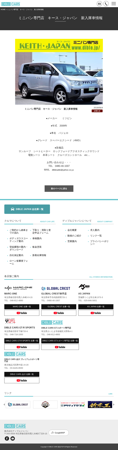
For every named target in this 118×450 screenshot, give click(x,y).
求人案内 (94, 230)
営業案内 (72, 241)
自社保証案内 (16, 255)
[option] (18, 404)
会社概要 (72, 230)
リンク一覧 (96, 235)
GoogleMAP (60, 433)
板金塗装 (37, 247)
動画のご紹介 (74, 235)
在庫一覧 (22, 307)
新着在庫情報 (39, 255)
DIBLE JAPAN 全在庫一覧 (29, 209)
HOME (3, 9)
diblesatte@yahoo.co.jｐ (63, 170)
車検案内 (37, 238)
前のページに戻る (59, 188)
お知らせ (97, 111)
